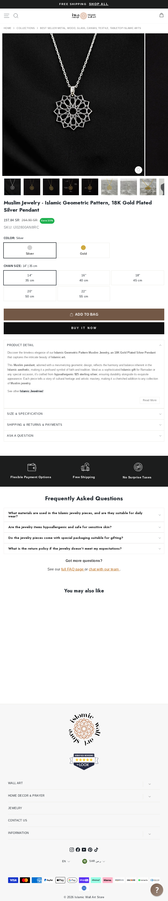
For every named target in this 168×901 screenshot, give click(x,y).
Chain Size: (20, 266)
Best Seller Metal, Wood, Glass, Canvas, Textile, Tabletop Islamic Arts (90, 28)
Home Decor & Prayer (26, 795)
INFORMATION (18, 833)
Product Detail (20, 345)
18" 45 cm (137, 278)
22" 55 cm (83, 294)
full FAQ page (73, 569)
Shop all (98, 4)
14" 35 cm (29, 278)
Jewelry (15, 808)
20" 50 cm (29, 294)
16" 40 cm (83, 278)
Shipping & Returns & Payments (34, 424)
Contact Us (17, 820)
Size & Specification (25, 413)
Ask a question (20, 435)
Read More (150, 400)
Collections (26, 28)
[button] (156, 889)
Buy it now (84, 328)
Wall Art (15, 783)
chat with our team (104, 569)
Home (8, 28)
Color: (13, 238)
